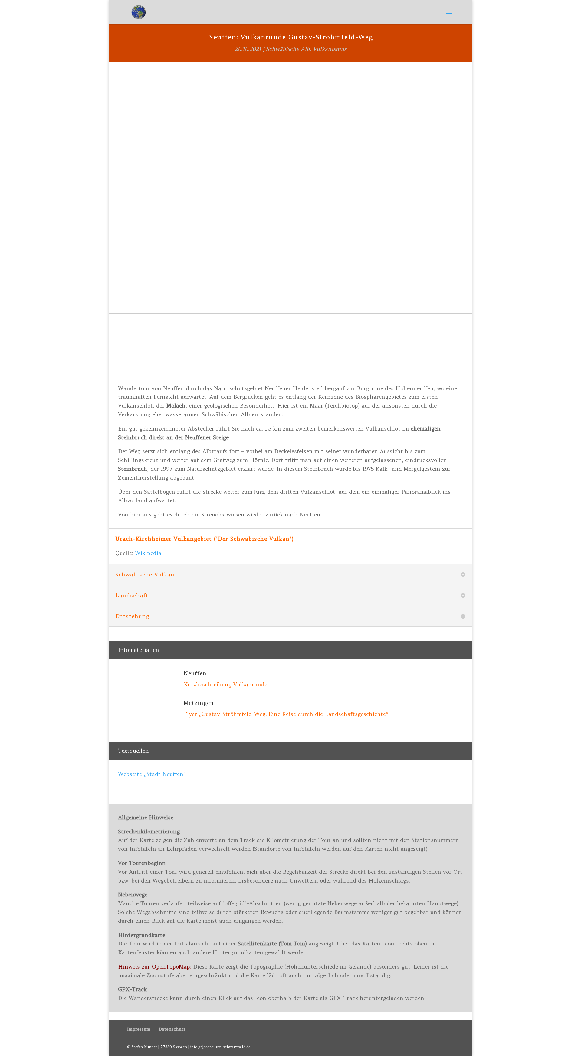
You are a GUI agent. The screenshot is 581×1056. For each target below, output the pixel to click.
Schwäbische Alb (288, 48)
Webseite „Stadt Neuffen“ (152, 774)
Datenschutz (172, 1029)
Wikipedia (148, 552)
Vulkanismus (329, 48)
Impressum (138, 1029)
